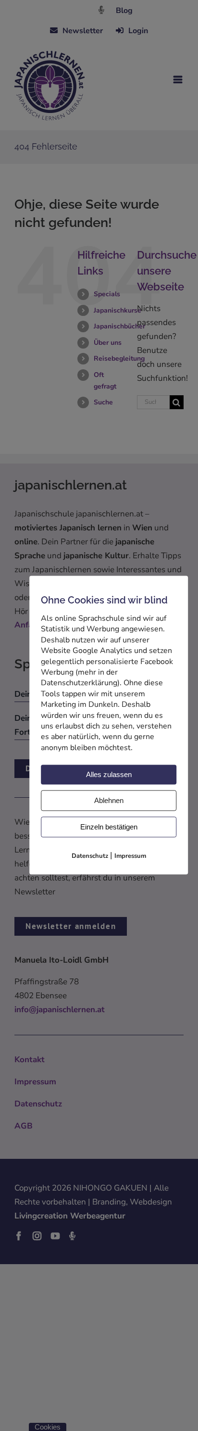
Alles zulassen (109, 775)
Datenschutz (90, 856)
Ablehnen (109, 801)
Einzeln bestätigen (108, 827)
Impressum (130, 856)
